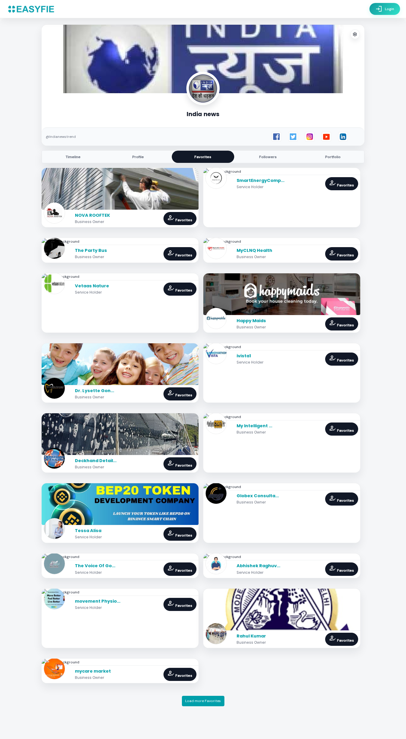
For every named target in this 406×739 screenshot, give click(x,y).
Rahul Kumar (251, 636)
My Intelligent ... (254, 426)
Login (384, 9)
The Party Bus (91, 250)
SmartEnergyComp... (260, 180)
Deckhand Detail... (96, 461)
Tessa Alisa (88, 531)
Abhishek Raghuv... (258, 566)
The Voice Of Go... (95, 566)
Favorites (202, 157)
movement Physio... (97, 601)
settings (355, 34)
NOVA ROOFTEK (92, 215)
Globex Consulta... (258, 496)
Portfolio (333, 157)
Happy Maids (251, 321)
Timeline (73, 157)
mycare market (93, 671)
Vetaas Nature (92, 286)
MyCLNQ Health (254, 250)
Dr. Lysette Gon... (94, 391)
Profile (138, 157)
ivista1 (244, 356)
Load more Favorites (203, 701)
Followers (268, 157)
